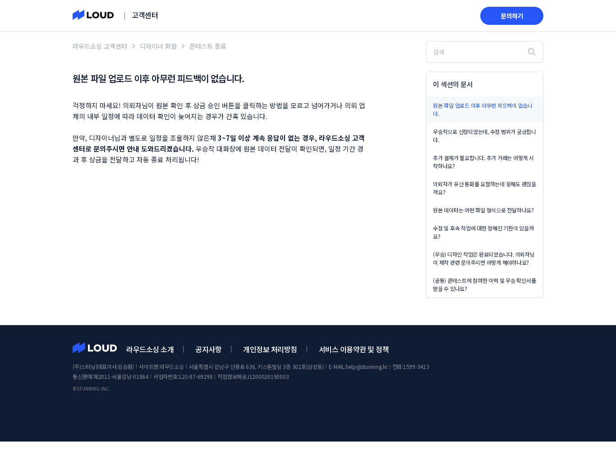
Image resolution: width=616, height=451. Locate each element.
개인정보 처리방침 (270, 349)
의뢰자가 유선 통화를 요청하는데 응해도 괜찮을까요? (484, 188)
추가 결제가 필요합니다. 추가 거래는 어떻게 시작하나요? (483, 162)
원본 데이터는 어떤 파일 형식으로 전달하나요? (483, 210)
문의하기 (512, 15)
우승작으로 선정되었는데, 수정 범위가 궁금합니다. (484, 135)
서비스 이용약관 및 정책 (354, 349)
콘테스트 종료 (207, 46)
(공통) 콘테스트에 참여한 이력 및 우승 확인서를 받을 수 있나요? (484, 284)
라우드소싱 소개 (150, 349)
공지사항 (208, 349)
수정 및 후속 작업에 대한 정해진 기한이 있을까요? (483, 232)
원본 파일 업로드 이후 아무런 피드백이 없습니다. (483, 109)
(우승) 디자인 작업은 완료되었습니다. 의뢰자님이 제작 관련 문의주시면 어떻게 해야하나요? (484, 258)
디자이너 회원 (158, 46)
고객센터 (145, 14)
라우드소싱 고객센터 (100, 46)
